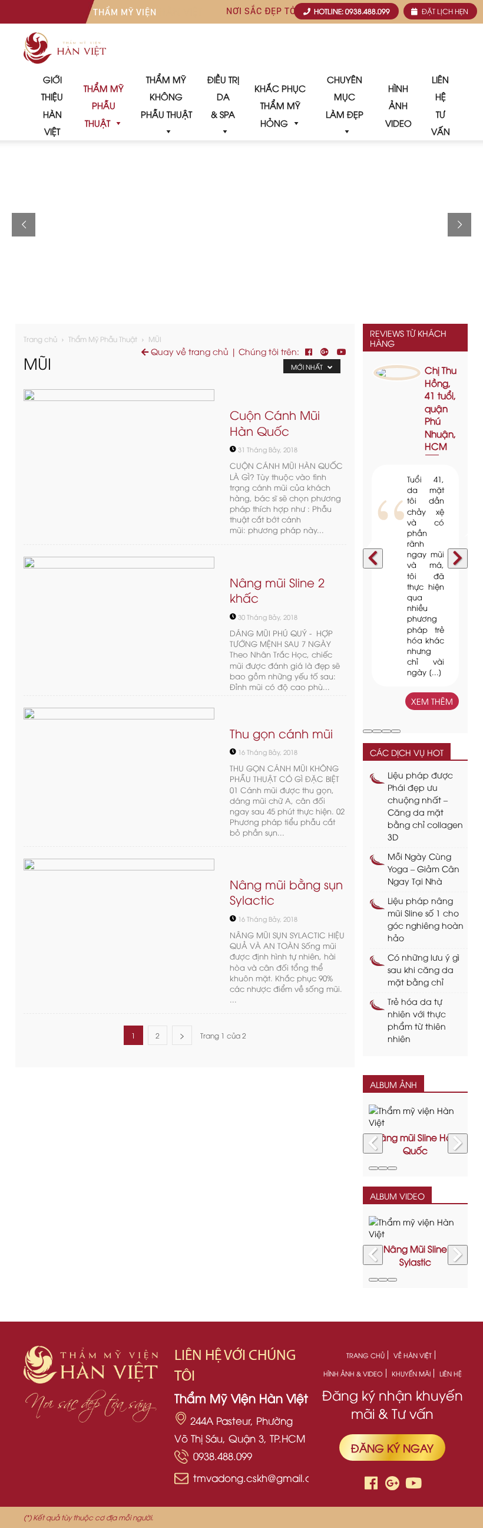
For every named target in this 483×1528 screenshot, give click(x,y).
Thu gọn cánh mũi (281, 733)
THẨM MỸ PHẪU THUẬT (104, 105)
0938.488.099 (222, 1456)
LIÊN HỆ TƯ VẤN (440, 105)
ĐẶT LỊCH (444, 11)
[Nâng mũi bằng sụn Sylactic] (119, 928)
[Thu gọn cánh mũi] (119, 777)
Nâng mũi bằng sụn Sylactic (286, 892)
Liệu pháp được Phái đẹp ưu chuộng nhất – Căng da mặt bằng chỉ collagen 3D (425, 805)
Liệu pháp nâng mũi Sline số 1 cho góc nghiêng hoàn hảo (426, 919)
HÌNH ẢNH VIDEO (398, 105)
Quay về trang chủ (188, 351)
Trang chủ (40, 339)
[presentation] (373, 558)
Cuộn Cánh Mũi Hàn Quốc (275, 422)
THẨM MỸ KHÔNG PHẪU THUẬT (166, 96)
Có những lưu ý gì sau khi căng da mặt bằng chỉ (423, 969)
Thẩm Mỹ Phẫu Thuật (102, 339)
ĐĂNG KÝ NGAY (392, 1447)
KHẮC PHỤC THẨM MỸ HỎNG (280, 105)
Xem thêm (432, 701)
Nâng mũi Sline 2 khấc (277, 590)
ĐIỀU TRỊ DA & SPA (223, 96)
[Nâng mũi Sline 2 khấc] (119, 626)
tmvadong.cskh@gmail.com (260, 1477)
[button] (367, 731)
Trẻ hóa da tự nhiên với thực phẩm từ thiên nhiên (417, 1019)
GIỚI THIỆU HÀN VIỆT (52, 105)
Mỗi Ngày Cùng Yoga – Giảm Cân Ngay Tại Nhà (423, 868)
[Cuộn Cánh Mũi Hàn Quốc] (119, 458)
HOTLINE (351, 11)
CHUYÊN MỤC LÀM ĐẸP (344, 96)
